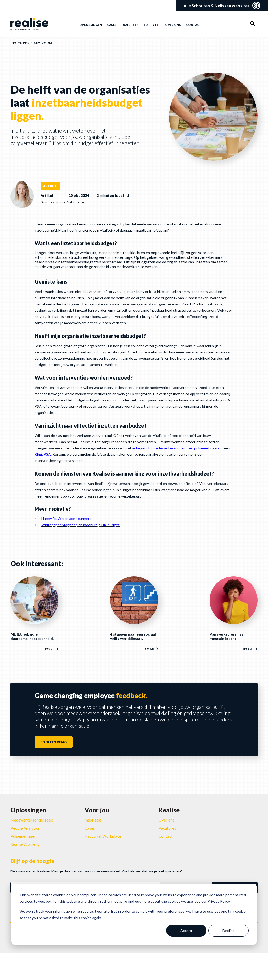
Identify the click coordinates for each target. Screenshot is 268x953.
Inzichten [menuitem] (130, 24)
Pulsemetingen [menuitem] (23, 836)
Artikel (50, 186)
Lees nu (49, 649)
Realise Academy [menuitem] (25, 844)
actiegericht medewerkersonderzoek (162, 448)
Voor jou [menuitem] (97, 810)
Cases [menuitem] (111, 24)
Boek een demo (53, 742)
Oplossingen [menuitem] (90, 24)
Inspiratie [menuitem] (93, 820)
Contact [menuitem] (193, 24)
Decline (228, 930)
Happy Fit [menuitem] (152, 24)
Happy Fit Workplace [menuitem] (103, 836)
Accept (186, 930)
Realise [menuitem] (169, 810)
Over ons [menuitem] (173, 24)
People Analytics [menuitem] (25, 828)
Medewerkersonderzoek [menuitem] (31, 820)
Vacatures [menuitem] (167, 828)
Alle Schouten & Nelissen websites (216, 5)
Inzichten (19, 43)
